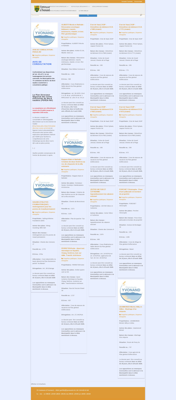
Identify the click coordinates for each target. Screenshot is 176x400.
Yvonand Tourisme (127, 1)
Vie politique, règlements (79, 6)
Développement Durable (100, 6)
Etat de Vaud (138, 1)
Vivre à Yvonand (39, 6)
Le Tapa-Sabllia (83, 10)
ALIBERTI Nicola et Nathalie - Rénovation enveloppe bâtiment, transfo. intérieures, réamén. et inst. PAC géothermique (72, 29)
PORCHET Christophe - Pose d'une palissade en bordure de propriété (130, 191)
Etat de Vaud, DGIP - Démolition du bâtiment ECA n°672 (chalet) (130, 109)
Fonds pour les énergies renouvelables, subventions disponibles (55, 10)
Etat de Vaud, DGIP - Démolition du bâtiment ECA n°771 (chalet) (130, 27)
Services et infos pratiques (58, 6)
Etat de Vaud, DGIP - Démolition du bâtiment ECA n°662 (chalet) (101, 109)
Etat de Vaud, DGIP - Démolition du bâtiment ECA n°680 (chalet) (101, 27)
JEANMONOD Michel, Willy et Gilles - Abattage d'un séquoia (130, 309)
